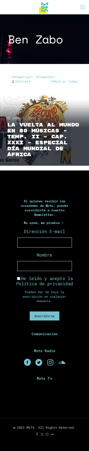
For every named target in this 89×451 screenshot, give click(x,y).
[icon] (52, 434)
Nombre (44, 254)
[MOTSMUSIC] (44, 7)
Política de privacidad (44, 283)
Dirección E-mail (44, 231)
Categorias (20, 77)
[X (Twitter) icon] (42, 434)
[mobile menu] (83, 7)
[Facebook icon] (37, 434)
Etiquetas (44, 77)
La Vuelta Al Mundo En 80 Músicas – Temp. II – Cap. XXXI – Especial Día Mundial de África (43, 140)
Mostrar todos (65, 81)
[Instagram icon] (47, 434)
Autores (21, 81)
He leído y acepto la (44, 281)
